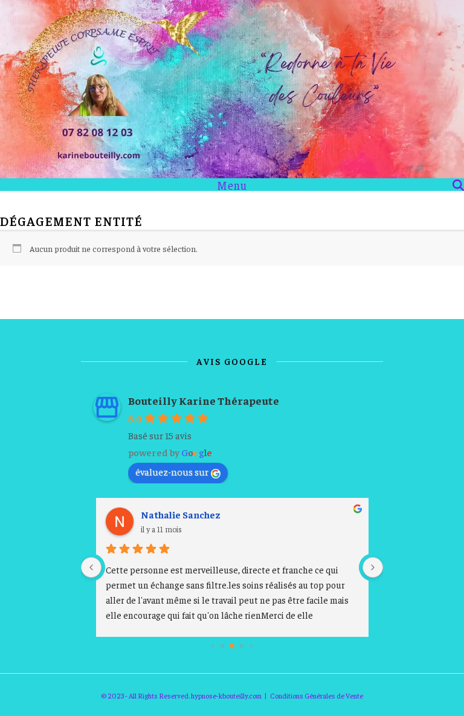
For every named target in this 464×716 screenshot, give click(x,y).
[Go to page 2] (232, 645)
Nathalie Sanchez (181, 514)
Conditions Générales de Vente (316, 695)
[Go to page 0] (212, 645)
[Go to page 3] (241, 645)
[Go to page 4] (252, 645)
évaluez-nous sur (171, 471)
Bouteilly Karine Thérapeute (203, 400)
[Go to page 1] (222, 645)
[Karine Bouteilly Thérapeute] (232, 89)
